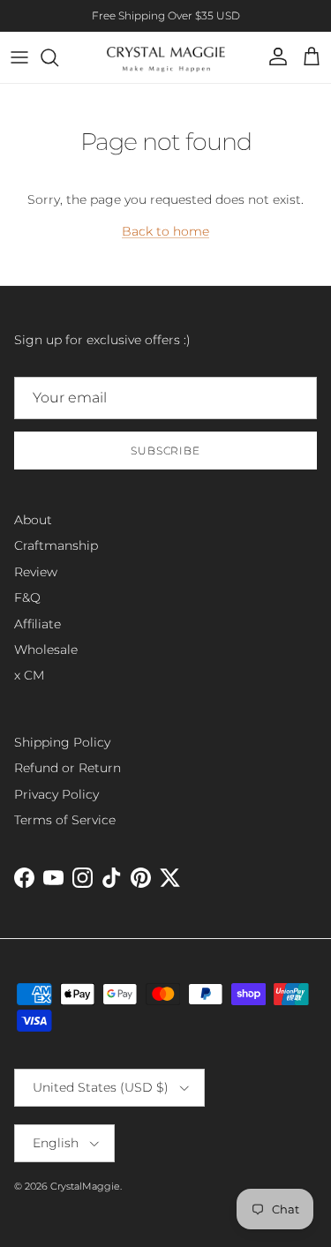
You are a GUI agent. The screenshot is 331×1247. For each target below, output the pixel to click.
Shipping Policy (62, 742)
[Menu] (19, 57)
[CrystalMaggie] (165, 57)
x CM (29, 675)
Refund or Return (67, 768)
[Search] (58, 57)
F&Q (27, 597)
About (33, 520)
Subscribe (166, 450)
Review (35, 572)
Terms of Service (65, 820)
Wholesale (46, 649)
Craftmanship (56, 545)
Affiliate (37, 624)
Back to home (165, 231)
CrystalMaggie (85, 1186)
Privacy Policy (56, 794)
